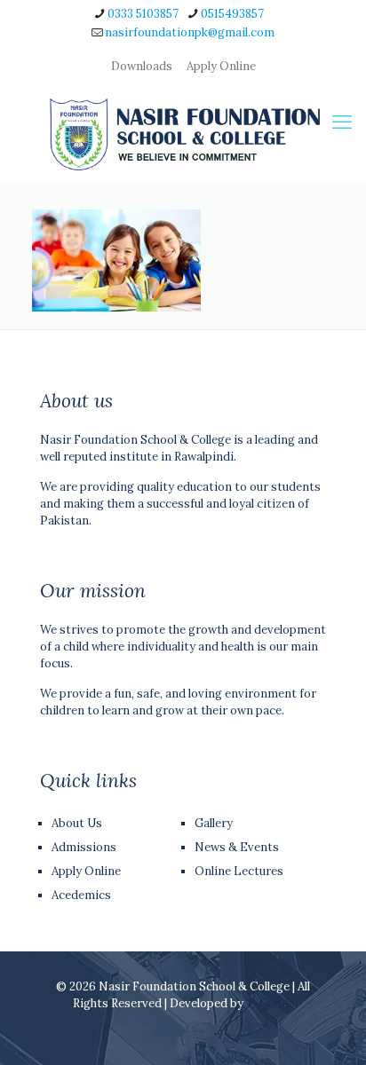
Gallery (214, 823)
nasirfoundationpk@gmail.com (189, 32)
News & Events (237, 847)
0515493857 (232, 13)
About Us (77, 823)
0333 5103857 (143, 13)
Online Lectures (239, 871)
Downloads (141, 66)
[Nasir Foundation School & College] (183, 134)
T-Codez (270, 1003)
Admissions (84, 847)
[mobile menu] (342, 121)
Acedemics (81, 895)
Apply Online (221, 66)
